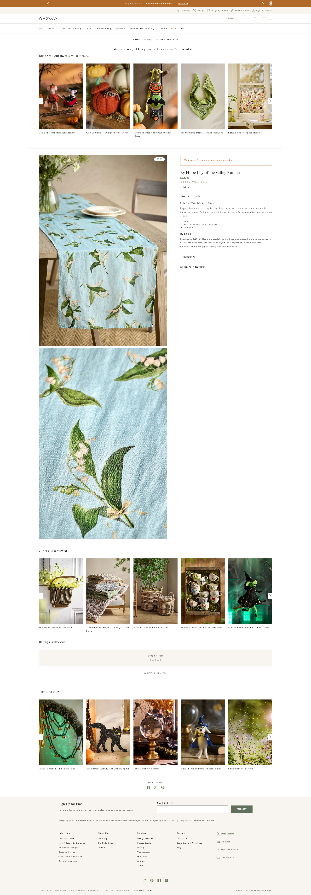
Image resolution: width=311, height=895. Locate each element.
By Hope (184, 177)
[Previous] (42, 101)
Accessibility (93, 890)
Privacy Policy (178, 820)
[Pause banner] (271, 3)
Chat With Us (227, 857)
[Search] (255, 18)
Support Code (122, 890)
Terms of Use (60, 890)
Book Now (183, 3)
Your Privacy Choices (142, 890)
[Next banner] (263, 3)
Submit (242, 809)
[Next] (269, 101)
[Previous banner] (48, 3)
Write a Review (155, 673)
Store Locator (227, 833)
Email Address (164, 803)
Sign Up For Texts (229, 849)
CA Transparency (77, 890)
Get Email (225, 841)
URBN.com (108, 890)
